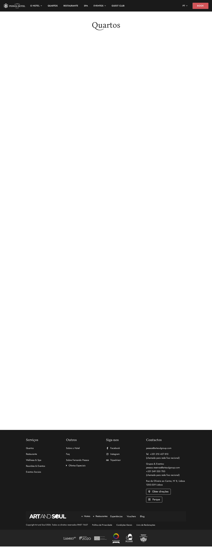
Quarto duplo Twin (43, 296)
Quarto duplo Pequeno (47, 393)
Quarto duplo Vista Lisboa (142, 101)
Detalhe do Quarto (34, 126)
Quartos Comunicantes (138, 199)
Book (200, 5)
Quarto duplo (127, 296)
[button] (86, 465)
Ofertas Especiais (77, 465)
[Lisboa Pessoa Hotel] (116, 538)
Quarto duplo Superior (47, 199)
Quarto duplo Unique (46, 101)
